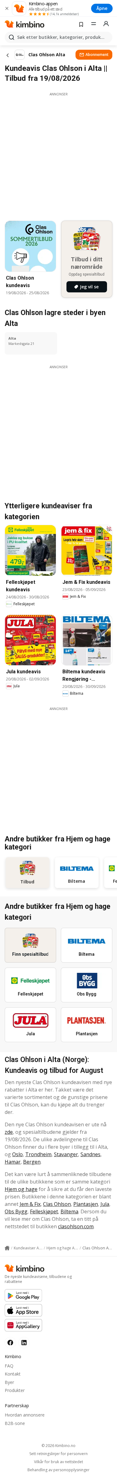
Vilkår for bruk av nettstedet (58, 1461)
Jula (104, 1204)
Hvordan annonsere (25, 1415)
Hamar (13, 1161)
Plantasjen (85, 1204)
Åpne (101, 8)
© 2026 (58, 1445)
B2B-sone (15, 1423)
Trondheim (38, 1154)
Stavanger (66, 1154)
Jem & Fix (30, 1204)
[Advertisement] (58, 155)
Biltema (69, 1211)
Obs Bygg (16, 1211)
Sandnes (90, 1154)
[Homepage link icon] (7, 1248)
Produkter (15, 1390)
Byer (9, 1382)
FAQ (9, 1366)
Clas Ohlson (57, 1204)
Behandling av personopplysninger (58, 1470)
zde (9, 1132)
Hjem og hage (21, 1189)
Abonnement (97, 54)
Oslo (17, 1154)
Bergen (32, 1161)
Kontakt (13, 1374)
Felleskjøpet (44, 1211)
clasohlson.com (76, 1226)
